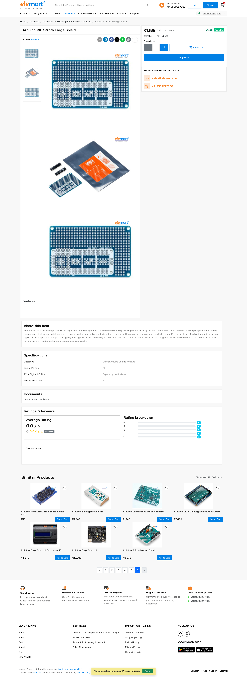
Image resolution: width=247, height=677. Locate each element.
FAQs (204, 670)
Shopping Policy (133, 637)
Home (58, 13)
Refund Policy (132, 642)
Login (194, 5)
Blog (21, 652)
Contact (195, 670)
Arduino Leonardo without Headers (143, 511)
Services (122, 13)
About (22, 647)
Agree (147, 671)
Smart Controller (81, 637)
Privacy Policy (132, 647)
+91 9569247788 (200, 600)
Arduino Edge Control (84, 550)
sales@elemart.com (164, 78)
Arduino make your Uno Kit (87, 511)
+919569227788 (176, 6)
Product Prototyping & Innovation (90, 642)
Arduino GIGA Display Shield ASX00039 (197, 511)
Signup (210, 5)
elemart (37, 672)
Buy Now (184, 57)
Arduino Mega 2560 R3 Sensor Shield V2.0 (42, 513)
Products (69, 13)
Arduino (35, 39)
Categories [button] (39, 13)
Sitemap (224, 670)
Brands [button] (24, 13)
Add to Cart (198, 47)
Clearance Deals (87, 13)
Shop (21, 637)
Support (134, 13)
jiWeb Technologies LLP (70, 669)
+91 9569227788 (200, 596)
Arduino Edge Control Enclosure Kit (41, 550)
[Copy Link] (128, 39)
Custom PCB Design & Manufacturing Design (96, 632)
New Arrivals (25, 656)
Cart (21, 642)
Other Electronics (82, 647)
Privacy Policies (130, 671)
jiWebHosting (83, 672)
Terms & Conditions (135, 632)
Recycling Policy (133, 652)
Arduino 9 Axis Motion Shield (139, 550)
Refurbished (107, 13)
